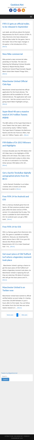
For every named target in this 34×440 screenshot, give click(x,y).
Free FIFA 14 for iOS (11, 227)
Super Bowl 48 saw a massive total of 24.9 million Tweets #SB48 (15, 115)
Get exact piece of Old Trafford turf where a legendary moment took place (16, 257)
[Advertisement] (13, 344)
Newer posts (10, 315)
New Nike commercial (12, 54)
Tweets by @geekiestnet (9, 373)
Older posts (24, 315)
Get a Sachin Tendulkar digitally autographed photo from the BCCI (16, 176)
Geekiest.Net (17, 5)
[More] (4, 47)
